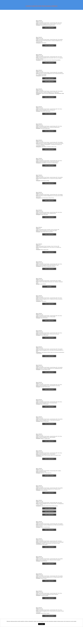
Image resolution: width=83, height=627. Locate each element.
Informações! (49, 286)
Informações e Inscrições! (49, 475)
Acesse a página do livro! (49, 27)
